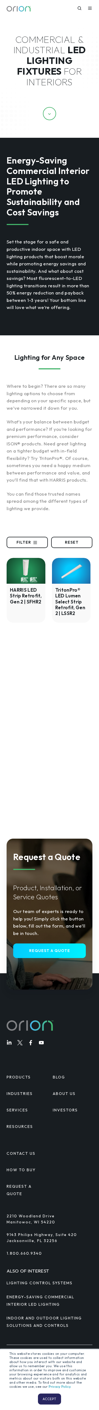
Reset (72, 542)
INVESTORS (65, 1110)
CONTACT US (21, 1153)
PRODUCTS (19, 1077)
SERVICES (17, 1110)
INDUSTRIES (20, 1093)
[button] (79, 8)
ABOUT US (64, 1093)
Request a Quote (49, 950)
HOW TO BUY (21, 1169)
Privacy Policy (59, 1386)
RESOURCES (20, 1126)
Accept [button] (49, 1399)
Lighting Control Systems (40, 1282)
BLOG (59, 1077)
